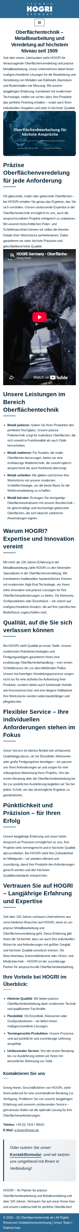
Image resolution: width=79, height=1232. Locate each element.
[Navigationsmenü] (39, 22)
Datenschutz (12, 1227)
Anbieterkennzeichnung (35, 1222)
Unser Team (62, 1222)
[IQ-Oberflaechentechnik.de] (39, 9)
